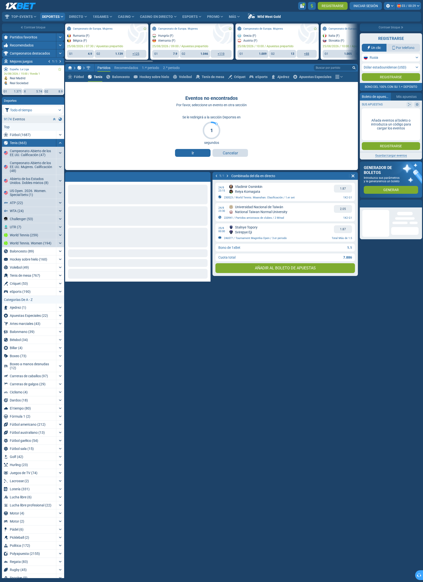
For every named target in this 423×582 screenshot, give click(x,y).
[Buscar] (354, 68)
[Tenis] (79, 68)
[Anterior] (49, 61)
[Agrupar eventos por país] (60, 119)
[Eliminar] (206, 176)
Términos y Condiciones (394, 98)
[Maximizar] (60, 37)
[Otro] (339, 77)
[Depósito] (312, 6)
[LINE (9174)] (70, 68)
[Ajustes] (389, 6)
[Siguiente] (60, 61)
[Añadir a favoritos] (59, 69)
